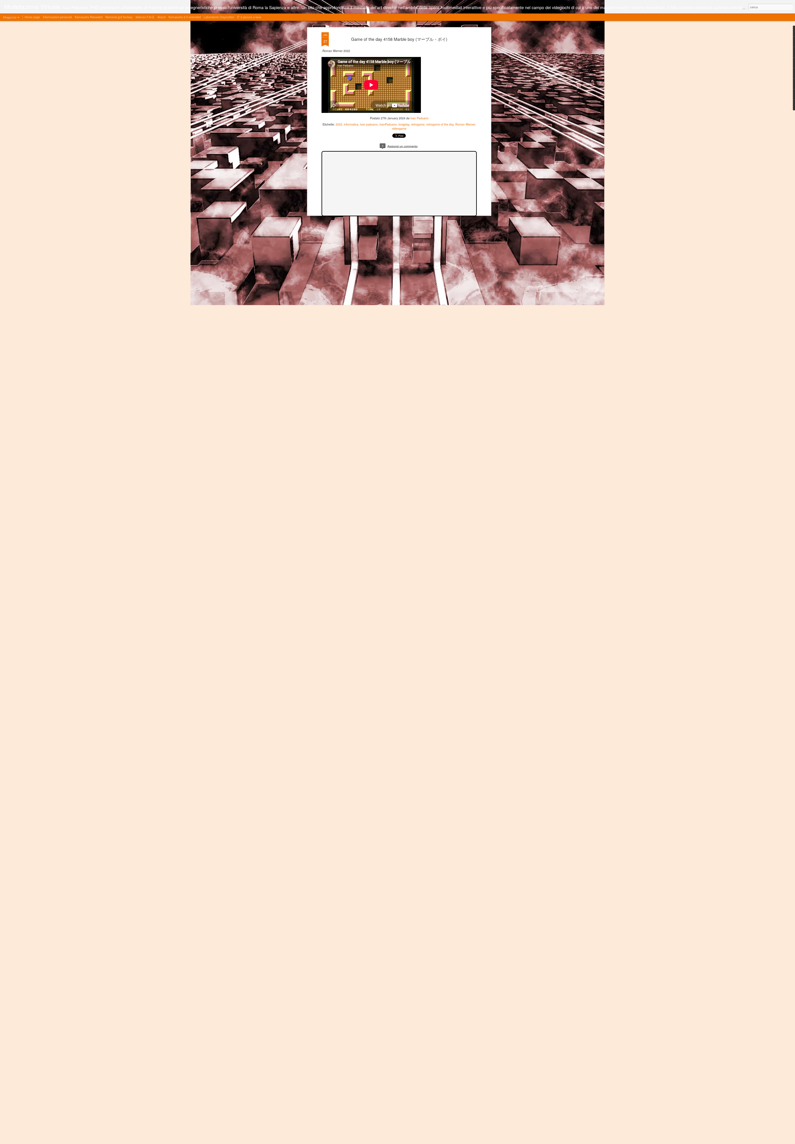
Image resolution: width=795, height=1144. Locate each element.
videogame (399, 128)
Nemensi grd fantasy (118, 17)
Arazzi (162, 17)
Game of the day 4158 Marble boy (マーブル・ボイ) (399, 39)
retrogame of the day (440, 124)
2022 (339, 124)
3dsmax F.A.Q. (145, 17)
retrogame (418, 124)
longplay (404, 124)
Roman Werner (465, 124)
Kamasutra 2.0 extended (185, 17)
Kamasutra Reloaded (88, 17)
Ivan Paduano (419, 118)
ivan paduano (369, 124)
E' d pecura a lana (249, 17)
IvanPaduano (388, 124)
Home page (32, 17)
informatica (351, 124)
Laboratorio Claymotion (219, 17)
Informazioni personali (57, 17)
